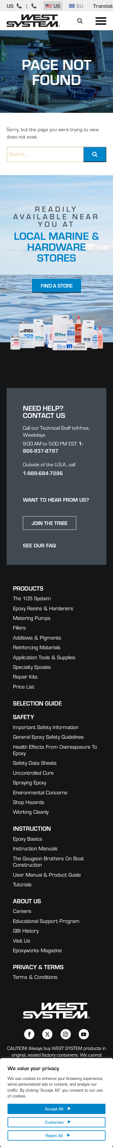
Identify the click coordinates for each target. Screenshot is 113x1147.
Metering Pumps (32, 617)
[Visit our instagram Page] (65, 1034)
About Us (27, 901)
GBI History (26, 930)
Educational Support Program (46, 920)
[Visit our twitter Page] (47, 1034)
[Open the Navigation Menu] (101, 20)
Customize (54, 1122)
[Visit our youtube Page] (83, 1034)
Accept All (54, 1109)
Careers (22, 910)
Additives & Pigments (37, 637)
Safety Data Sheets (35, 762)
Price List (23, 686)
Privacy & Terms (38, 967)
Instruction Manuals (35, 848)
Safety (23, 716)
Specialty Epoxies (32, 666)
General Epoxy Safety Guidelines (48, 736)
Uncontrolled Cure (33, 772)
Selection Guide (37, 703)
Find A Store (57, 285)
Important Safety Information (45, 727)
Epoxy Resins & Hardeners (43, 608)
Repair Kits (25, 676)
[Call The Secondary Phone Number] (34, 5)
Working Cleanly (31, 811)
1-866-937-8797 (53, 447)
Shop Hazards (28, 802)
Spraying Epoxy (29, 782)
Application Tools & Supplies (44, 657)
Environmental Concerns (40, 792)
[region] (56, 1102)
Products (28, 588)
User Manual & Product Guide (47, 874)
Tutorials (22, 884)
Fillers (19, 627)
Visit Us (21, 940)
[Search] (95, 154)
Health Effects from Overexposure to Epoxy (55, 750)
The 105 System (32, 598)
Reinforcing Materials (37, 647)
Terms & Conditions (35, 976)
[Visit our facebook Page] (29, 1034)
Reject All (54, 1135)
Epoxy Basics (27, 838)
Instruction (32, 828)
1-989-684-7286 (43, 473)
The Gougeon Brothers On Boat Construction (48, 861)
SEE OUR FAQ (39, 545)
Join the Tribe (49, 522)
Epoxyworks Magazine (37, 950)
